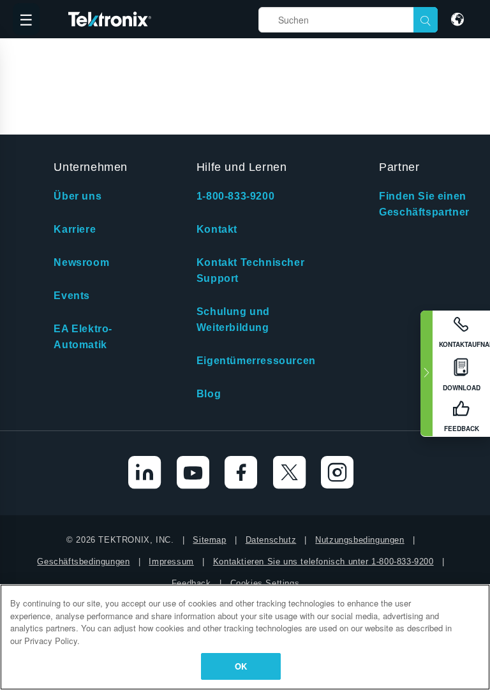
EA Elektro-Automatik (83, 336)
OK (241, 666)
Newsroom (81, 262)
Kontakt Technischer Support (250, 270)
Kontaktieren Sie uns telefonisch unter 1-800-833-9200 (323, 561)
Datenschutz (271, 540)
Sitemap (209, 540)
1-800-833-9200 (235, 196)
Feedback (191, 583)
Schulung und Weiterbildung (233, 319)
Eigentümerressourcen (256, 360)
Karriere (75, 229)
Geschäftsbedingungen (83, 561)
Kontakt (217, 229)
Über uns (77, 196)
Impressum (171, 561)
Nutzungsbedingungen (359, 540)
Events (72, 295)
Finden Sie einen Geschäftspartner (424, 204)
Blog (209, 393)
